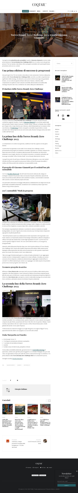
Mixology (57, 139)
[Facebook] (68, 11)
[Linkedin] (74, 11)
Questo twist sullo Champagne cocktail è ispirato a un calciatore (67, 89)
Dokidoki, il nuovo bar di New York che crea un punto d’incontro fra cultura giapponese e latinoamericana (67, 101)
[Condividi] (10, 380)
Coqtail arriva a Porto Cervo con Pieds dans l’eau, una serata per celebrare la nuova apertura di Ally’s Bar (32, 423)
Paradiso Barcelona (17, 358)
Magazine (25, 11)
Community (32, 11)
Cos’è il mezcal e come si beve (34, 441)
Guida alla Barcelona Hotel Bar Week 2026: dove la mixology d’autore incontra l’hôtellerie (7, 423)
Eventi (3, 417)
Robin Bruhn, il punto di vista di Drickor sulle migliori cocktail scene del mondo (67, 78)
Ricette (63, 85)
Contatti (45, 11)
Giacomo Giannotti (29, 122)
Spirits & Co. (58, 150)
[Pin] (17, 380)
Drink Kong (14, 128)
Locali (63, 95)
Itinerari (57, 134)
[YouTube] (72, 11)
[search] (71, 63)
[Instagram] (70, 11)
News (38, 11)
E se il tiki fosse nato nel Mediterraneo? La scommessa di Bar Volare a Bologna (45, 422)
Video (56, 153)
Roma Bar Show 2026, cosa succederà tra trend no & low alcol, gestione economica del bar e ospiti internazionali (20, 424)
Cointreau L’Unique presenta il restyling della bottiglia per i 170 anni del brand (18, 443)
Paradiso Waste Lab (13, 174)
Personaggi (64, 74)
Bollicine (57, 129)
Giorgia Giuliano (33, 31)
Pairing (57, 143)
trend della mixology (38, 350)
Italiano (51, 11)
